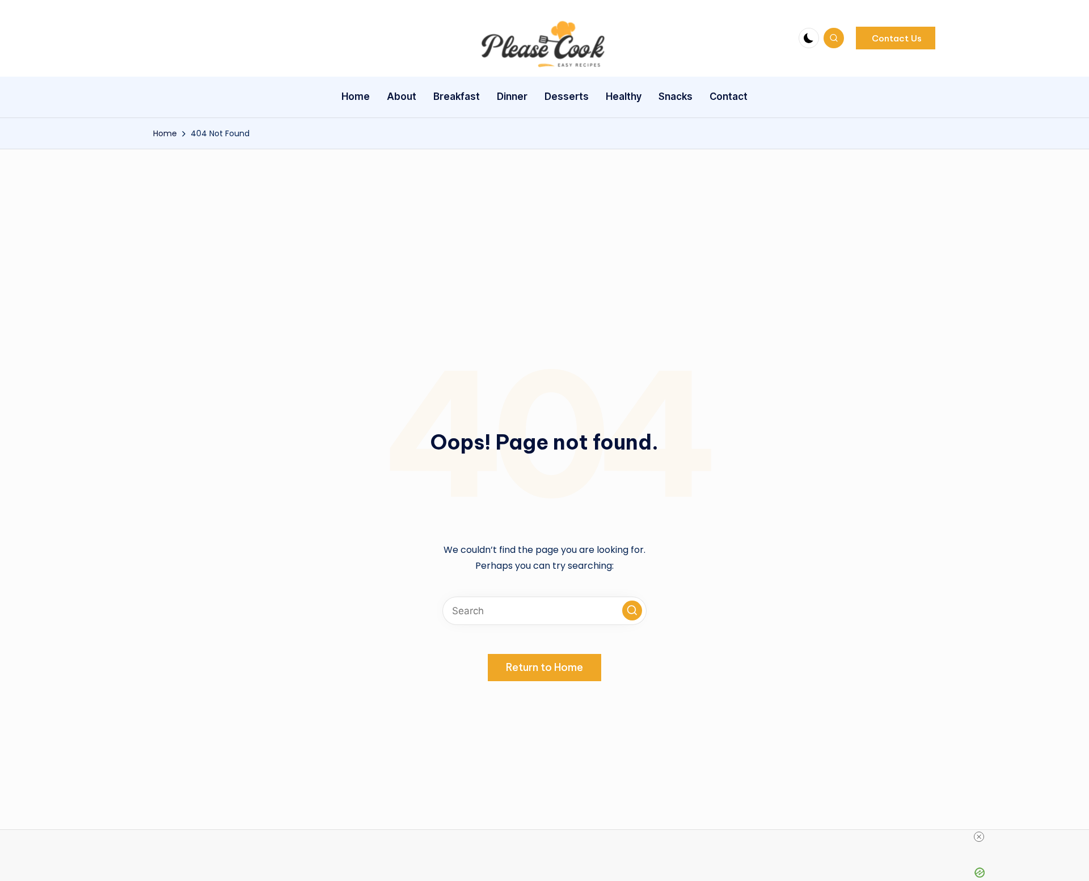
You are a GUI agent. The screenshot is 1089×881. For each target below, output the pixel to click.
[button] (895, 38)
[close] (549, 837)
